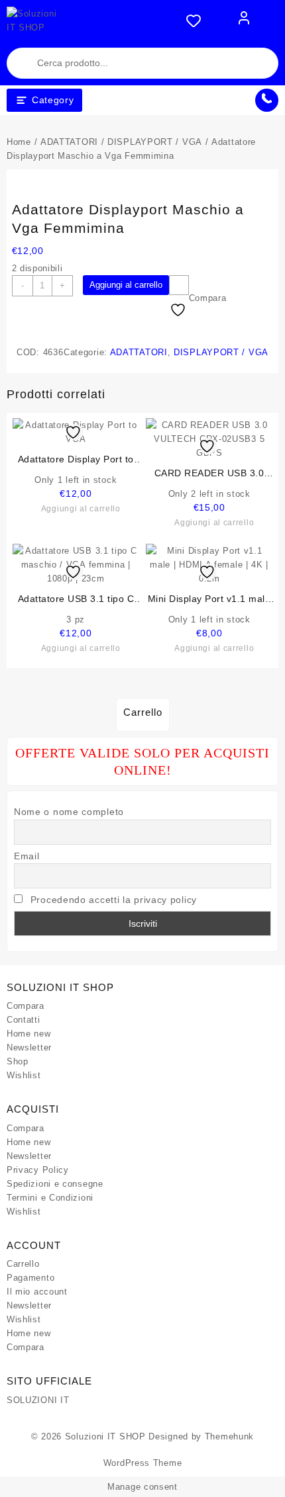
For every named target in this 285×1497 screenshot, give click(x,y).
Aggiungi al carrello (125, 285)
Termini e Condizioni (50, 1198)
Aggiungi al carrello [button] (81, 508)
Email (27, 856)
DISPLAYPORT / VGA (154, 142)
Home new (29, 1034)
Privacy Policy (38, 1170)
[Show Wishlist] (197, 20)
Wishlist (24, 1075)
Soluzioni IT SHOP (105, 1436)
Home (19, 142)
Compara (25, 1006)
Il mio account (37, 1292)
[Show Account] (244, 20)
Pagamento (30, 1278)
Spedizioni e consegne (55, 1184)
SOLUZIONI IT (38, 1400)
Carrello (23, 1264)
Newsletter (29, 1047)
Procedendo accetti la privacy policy (113, 899)
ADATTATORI (69, 142)
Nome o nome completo (69, 811)
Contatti (23, 1020)
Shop (17, 1061)
